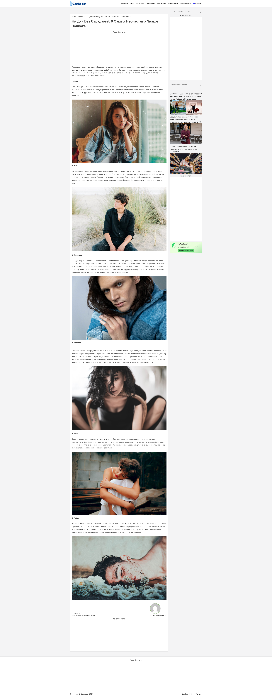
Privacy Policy (195, 694)
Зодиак (93, 615)
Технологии (151, 3)
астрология (77, 615)
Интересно (140, 3)
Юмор (132, 3)
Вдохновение (173, 3)
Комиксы (124, 3)
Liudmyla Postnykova (159, 615)
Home (74, 17)
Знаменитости (185, 3)
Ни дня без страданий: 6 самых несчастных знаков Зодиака (109, 17)
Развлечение (161, 3)
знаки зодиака (85, 615)
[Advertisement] (119, 48)
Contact (185, 694)
